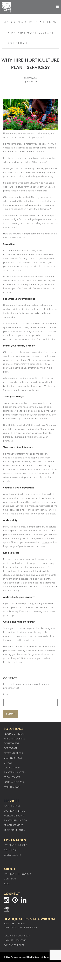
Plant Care (10, 850)
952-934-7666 (18, 940)
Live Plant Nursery (15, 845)
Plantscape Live (6, 7)
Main (8, 22)
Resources (27, 22)
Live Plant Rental (14, 811)
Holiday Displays (14, 782)
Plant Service (12, 806)
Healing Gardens (14, 734)
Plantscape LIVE (45, 473)
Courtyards (11, 743)
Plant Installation (15, 820)
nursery (46, 542)
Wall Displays (12, 787)
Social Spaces (12, 767)
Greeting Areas (13, 753)
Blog (7, 883)
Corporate (11, 748)
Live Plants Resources (18, 874)
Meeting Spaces (13, 758)
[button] (54, 6)
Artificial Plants (14, 830)
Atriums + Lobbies (14, 738)
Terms (46, 957)
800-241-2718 (23, 935)
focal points (31, 514)
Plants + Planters (15, 772)
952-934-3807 (16, 945)
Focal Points (12, 777)
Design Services (13, 825)
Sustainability (12, 855)
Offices (8, 763)
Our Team (10, 879)
